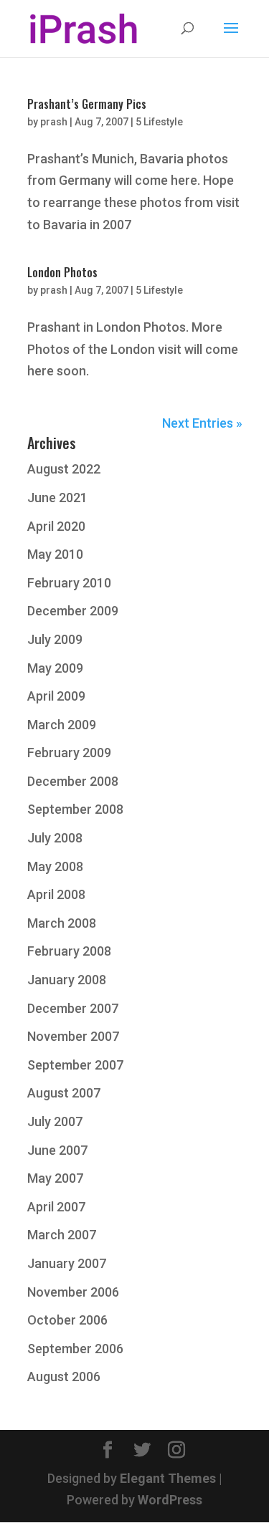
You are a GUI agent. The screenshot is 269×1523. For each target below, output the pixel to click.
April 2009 (56, 695)
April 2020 (56, 526)
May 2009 (55, 668)
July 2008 (54, 837)
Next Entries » (202, 423)
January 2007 (66, 1263)
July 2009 (54, 639)
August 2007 (63, 1092)
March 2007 (61, 1234)
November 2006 (73, 1291)
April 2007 (56, 1206)
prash (53, 122)
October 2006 (67, 1319)
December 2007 (72, 1008)
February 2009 (69, 752)
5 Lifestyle (159, 122)
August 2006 (63, 1376)
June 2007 (57, 1150)
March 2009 (61, 724)
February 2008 (69, 951)
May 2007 (55, 1178)
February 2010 (69, 582)
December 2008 (72, 781)
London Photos (62, 272)
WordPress (170, 1499)
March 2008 (61, 923)
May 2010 (55, 554)
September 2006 (75, 1348)
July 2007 (54, 1121)
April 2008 (56, 894)
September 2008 (75, 809)
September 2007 (75, 1064)
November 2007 (73, 1036)
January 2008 (66, 979)
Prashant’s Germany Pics (86, 103)
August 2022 (63, 468)
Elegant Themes (168, 1478)
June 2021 (57, 497)
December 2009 (72, 610)
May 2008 (55, 866)
